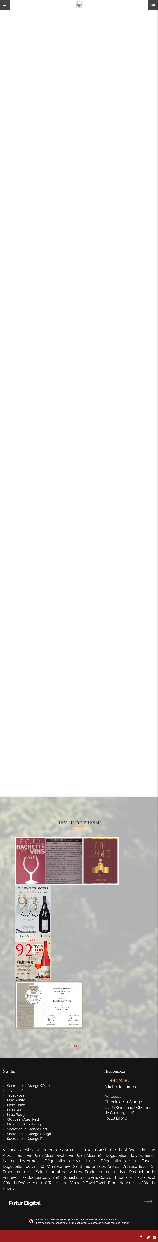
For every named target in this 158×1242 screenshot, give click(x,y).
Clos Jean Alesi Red (23, 1119)
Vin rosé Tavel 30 (137, 1166)
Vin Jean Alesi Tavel (45, 1155)
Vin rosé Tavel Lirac (50, 1182)
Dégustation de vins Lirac (70, 1161)
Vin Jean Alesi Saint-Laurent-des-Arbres (39, 1150)
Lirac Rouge (17, 1115)
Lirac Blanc (16, 1105)
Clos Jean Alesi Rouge (25, 1124)
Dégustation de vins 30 (23, 1166)
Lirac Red (14, 1110)
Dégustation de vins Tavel (126, 1161)
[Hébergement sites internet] (25, 1210)
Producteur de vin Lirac (105, 1171)
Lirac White (16, 1100)
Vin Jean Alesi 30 (85, 1155)
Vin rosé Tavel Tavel (87, 1182)
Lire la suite (82, 1045)
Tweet (147, 1201)
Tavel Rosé (16, 1095)
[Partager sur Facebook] (142, 1236)
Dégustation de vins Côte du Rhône (94, 1177)
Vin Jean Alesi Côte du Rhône (108, 1150)
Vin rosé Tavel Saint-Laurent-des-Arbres (83, 1166)
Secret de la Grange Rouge (29, 1134)
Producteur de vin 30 (40, 1177)
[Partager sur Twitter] (148, 1237)
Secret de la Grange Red (27, 1129)
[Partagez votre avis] (155, 1237)
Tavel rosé (15, 1091)
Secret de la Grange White (28, 1086)
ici (95, 733)
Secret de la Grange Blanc (28, 1139)
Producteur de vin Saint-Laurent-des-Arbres (42, 1171)
